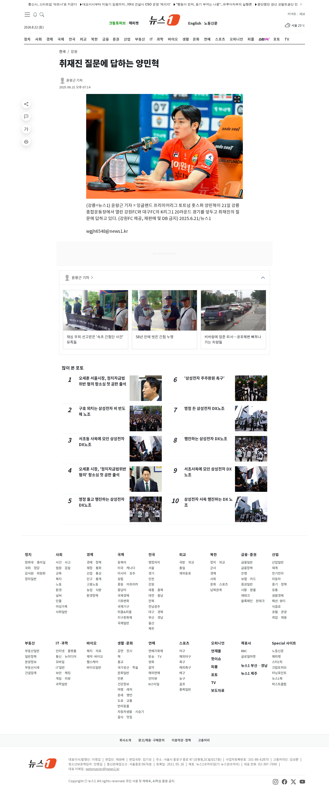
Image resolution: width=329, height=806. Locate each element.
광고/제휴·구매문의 (151, 740)
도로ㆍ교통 (125, 701)
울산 (151, 623)
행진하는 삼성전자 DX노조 (205, 438)
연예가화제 (155, 651)
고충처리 (204, 740)
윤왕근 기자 (74, 80)
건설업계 (30, 673)
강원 (151, 584)
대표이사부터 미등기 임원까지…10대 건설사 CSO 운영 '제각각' (110, 4)
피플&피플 (125, 612)
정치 (28, 554)
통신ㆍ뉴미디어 (66, 657)
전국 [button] (62, 51)
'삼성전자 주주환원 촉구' (204, 378)
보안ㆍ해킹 (63, 673)
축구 (182, 662)
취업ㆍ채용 (279, 618)
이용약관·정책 (181, 740)
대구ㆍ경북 (155, 612)
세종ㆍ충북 (155, 590)
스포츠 (184, 643)
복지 (59, 579)
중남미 (122, 590)
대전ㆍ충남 (155, 596)
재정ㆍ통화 (94, 568)
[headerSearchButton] (42, 14)
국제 (121, 554)
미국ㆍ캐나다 (126, 568)
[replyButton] (26, 116)
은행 (244, 573)
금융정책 (247, 568)
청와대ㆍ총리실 (35, 562)
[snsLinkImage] (275, 781)
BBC (244, 651)
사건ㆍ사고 (63, 562)
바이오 (92, 643)
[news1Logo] (42, 763)
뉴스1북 (277, 679)
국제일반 (123, 623)
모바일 (60, 662)
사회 (59, 554)
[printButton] (26, 141)
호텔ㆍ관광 (279, 612)
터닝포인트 (279, 673)
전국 (151, 554)
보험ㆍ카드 (248, 579)
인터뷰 (152, 679)
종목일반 (185, 690)
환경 (59, 590)
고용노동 (92, 584)
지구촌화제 (125, 618)
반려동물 (123, 706)
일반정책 (30, 657)
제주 (151, 629)
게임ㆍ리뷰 (63, 679)
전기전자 (278, 573)
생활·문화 (125, 643)
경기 (151, 573)
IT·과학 (62, 643)
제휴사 (246, 643)
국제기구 (123, 607)
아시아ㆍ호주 (126, 573)
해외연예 (154, 673)
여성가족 (61, 607)
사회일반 (61, 612)
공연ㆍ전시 (125, 651)
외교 (182, 554)
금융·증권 (248, 554)
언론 (120, 679)
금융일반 (247, 562)
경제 (90, 554)
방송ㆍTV (155, 657)
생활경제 (278, 596)
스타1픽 (277, 662)
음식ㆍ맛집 (125, 717)
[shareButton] (26, 103)
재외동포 (185, 573)
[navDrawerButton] (27, 14)
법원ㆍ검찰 (63, 568)
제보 (302, 14)
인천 (151, 579)
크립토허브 (117, 23)
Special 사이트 (284, 643)
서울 (151, 568)
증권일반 (247, 584)
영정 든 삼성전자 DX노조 (204, 408)
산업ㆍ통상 (94, 573)
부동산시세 (32, 668)
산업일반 (278, 562)
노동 (59, 584)
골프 (182, 684)
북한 (213, 554)
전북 (151, 601)
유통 (275, 590)
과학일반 (61, 684)
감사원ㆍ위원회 (35, 573)
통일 (182, 568)
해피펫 (134, 23)
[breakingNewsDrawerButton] (35, 14)
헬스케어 (92, 662)
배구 (182, 673)
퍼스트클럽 (279, 684)
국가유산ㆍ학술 (128, 668)
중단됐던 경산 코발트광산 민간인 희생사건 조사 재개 (278, 4)
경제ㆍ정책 (94, 562)
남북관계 (216, 590)
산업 (275, 554)
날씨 (59, 596)
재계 (275, 568)
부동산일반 (32, 651)
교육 (59, 573)
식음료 (276, 607)
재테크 (245, 596)
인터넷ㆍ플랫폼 (66, 651)
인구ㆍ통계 (94, 579)
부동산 (30, 643)
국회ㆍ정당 (32, 568)
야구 (182, 651)
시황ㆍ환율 (248, 590)
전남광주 (154, 607)
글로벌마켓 (248, 657)
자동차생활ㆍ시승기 (131, 712)
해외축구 (185, 668)
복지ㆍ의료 (94, 651)
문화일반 (123, 673)
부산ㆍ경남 (155, 618)
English (194, 23)
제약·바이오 (95, 657)
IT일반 (60, 668)
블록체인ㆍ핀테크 (253, 601)
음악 (151, 668)
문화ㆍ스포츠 (219, 584)
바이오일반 (94, 668)
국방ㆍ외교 (186, 562)
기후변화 (123, 601)
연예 (151, 643)
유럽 (120, 579)
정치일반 (30, 579)
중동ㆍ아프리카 (128, 584)
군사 (213, 568)
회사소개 (125, 740)
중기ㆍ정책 (279, 584)
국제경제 (123, 596)
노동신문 (211, 23)
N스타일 (153, 684)
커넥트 (292, 14)
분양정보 (30, 662)
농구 (182, 679)
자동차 (276, 579)
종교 (120, 662)
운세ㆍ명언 (125, 695)
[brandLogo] (164, 19)
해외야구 (185, 657)
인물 (59, 601)
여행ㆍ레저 (125, 690)
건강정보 (123, 684)
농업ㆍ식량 (94, 590)
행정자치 (154, 562)
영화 (151, 662)
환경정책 (92, 596)
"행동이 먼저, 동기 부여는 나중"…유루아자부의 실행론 (198, 4)
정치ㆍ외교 (217, 562)
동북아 (122, 562)
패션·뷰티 (278, 601)
